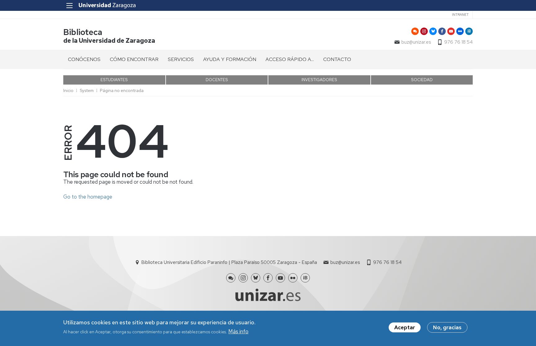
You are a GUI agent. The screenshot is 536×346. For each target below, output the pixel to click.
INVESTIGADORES (319, 79)
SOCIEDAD (422, 79)
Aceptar (404, 327)
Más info (238, 331)
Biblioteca (82, 32)
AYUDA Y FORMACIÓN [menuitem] (229, 59)
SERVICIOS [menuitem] (181, 59)
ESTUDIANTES (114, 79)
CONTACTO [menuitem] (337, 59)
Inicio (68, 90)
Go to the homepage (87, 196)
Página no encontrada (122, 90)
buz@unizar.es (416, 42)
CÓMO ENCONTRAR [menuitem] (134, 59)
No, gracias (447, 327)
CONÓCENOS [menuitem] (84, 59)
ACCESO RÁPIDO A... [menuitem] (290, 59)
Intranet (460, 14)
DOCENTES (217, 79)
